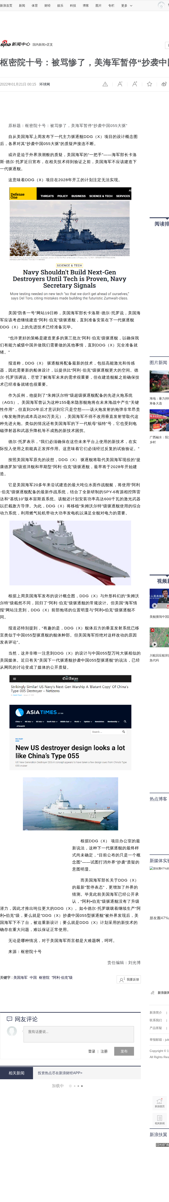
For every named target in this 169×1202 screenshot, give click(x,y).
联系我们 (156, 1020)
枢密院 (44, 977)
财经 (47, 5)
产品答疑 (156, 1028)
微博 (164, 84)
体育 (35, 5)
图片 (99, 5)
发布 (124, 1051)
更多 (124, 5)
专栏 (111, 5)
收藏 (149, 84)
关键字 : (6, 977)
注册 (104, 1051)
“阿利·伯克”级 (62, 977)
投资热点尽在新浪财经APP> (60, 1073)
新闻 (22, 5)
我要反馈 (133, 979)
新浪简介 (156, 1012)
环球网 (44, 84)
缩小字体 (120, 84)
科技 (73, 5)
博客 (86, 5)
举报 (105, 84)
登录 (91, 1051)
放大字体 (135, 84)
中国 (33, 977)
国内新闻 (39, 44)
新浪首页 (6, 5)
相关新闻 (16, 1073)
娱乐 (60, 5)
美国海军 (20, 977)
